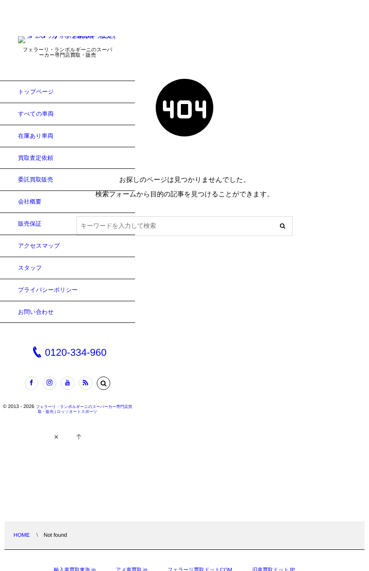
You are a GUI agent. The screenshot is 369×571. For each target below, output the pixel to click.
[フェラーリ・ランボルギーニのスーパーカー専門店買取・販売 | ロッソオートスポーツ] (67, 40)
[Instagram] (49, 383)
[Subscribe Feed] (85, 383)
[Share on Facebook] (31, 383)
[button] (103, 383)
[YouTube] (67, 383)
